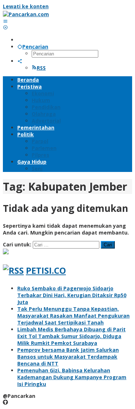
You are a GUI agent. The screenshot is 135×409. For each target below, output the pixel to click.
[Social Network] (19, 61)
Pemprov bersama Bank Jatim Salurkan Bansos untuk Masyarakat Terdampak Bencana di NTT (68, 356)
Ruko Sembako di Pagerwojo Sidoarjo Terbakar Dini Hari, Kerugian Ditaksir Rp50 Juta (71, 295)
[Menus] (5, 21)
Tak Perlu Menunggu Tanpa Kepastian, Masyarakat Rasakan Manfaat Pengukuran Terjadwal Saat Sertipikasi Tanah (73, 315)
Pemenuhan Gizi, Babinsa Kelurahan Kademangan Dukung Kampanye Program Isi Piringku (71, 377)
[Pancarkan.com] (26, 14)
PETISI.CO (46, 270)
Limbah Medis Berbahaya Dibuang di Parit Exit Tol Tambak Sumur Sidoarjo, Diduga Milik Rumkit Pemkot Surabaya (71, 336)
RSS (41, 67)
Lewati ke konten (26, 6)
